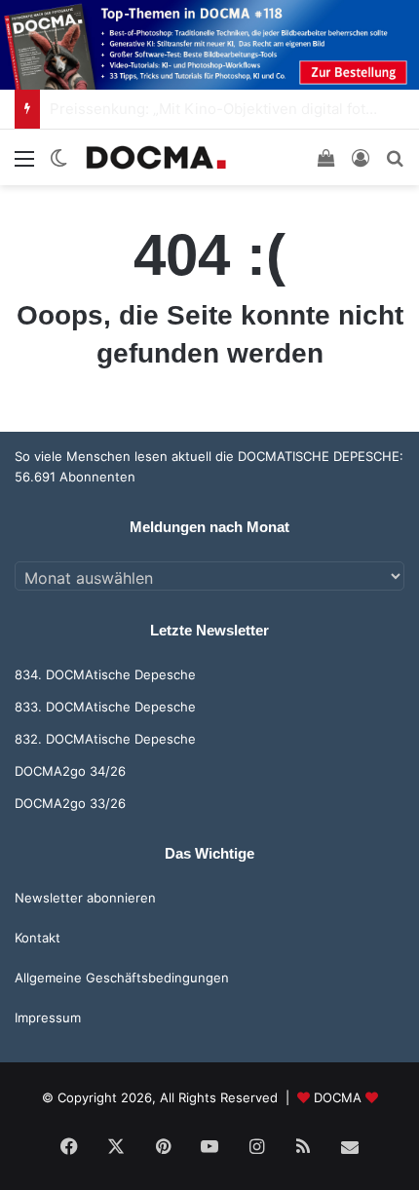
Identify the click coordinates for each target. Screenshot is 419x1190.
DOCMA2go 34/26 (70, 771)
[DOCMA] (156, 157)
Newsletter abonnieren (85, 897)
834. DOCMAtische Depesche (105, 674)
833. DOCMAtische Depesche (105, 706)
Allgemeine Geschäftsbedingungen (122, 977)
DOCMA (338, 1097)
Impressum (48, 1017)
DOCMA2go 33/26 (70, 803)
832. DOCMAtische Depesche (105, 739)
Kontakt (37, 937)
